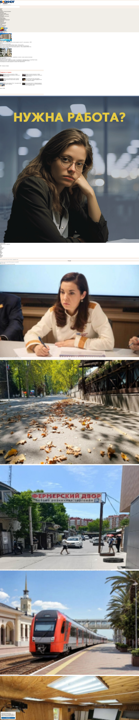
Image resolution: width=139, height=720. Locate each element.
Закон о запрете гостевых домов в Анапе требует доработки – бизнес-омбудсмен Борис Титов (15, 46)
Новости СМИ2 (2, 88)
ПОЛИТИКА (2, 21)
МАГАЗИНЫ (5, 31)
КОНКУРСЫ (2, 15)
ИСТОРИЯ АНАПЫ (3, 13)
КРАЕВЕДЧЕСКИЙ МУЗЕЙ (4, 16)
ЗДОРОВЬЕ (2, 12)
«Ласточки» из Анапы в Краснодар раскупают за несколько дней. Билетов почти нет (12, 675)
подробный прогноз (3, 244)
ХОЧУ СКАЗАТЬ (2, 26)
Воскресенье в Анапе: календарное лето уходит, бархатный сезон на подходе (11, 464)
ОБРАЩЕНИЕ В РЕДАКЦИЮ (5, 19)
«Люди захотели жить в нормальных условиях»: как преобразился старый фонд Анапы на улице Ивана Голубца (18, 59)
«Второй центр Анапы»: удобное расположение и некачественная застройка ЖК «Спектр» (15, 60)
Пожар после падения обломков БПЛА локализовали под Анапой (34, 675)
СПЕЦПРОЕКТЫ (3, 23)
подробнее (8, 244)
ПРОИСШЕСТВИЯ (3, 22)
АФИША (1, 10)
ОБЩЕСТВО (2, 20)
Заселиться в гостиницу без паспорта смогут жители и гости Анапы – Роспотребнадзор (14, 45)
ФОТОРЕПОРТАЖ (3, 25)
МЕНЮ (1, 8)
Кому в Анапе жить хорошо (4, 47)
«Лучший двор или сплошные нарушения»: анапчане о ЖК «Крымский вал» (12, 61)
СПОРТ (1, 24)
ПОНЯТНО (8, 717)
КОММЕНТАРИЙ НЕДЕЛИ (4, 14)
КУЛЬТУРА (2, 17)
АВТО (1, 9)
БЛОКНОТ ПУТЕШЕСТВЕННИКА (5, 11)
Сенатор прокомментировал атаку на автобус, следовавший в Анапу (9, 259)
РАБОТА (6, 28)
